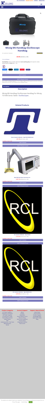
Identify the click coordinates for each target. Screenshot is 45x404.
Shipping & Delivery (22, 322)
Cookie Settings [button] (24, 402)
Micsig (25, 82)
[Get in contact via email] (28, 69)
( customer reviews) (7, 53)
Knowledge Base (37, 316)
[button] (41, 13)
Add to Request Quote (22, 79)
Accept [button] (30, 402)
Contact (22, 313)
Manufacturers (7, 323)
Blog (37, 319)
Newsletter (22, 315)
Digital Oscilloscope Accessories (30, 81)
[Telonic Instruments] (22, 3)
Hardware (40, 81)
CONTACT (36, 0)
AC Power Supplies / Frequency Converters (7, 312)
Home (3, 9)
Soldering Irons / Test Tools (7, 322)
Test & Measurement (8, 9)
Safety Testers (7, 319)
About (22, 312)
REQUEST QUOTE (29, 0)
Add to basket (22, 75)
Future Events (37, 313)
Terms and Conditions (22, 319)
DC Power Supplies (7, 315)
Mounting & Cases (10, 10)
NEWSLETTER (41, 0)
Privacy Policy (22, 320)
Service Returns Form (22, 316)
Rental (7, 325)
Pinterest (22, 69)
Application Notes (37, 318)
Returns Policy (22, 318)
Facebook (5, 69)
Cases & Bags (15, 10)
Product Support (37, 315)
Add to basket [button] (22, 142)
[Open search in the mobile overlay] (41, 6)
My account (22, 323)
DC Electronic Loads (7, 316)
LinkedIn (16, 69)
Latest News (37, 312)
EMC (7, 320)
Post (10, 69)
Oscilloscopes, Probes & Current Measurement (20, 9)
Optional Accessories (6, 82)
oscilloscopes (24, 95)
